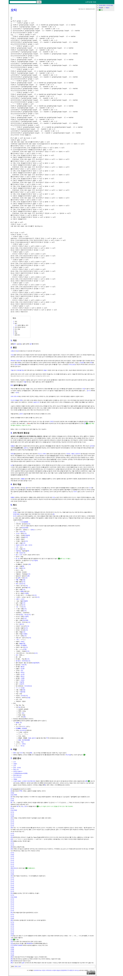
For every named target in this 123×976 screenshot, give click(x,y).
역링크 (107, 7)
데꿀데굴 (18, 551)
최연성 (22, 672)
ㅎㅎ (20, 522)
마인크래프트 (28, 686)
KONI (18, 728)
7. (11, 758)
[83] (24, 717)
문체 (14, 767)
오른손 (12, 351)
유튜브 (24, 744)
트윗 (91, 362)
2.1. (12, 385)
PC (47, 738)
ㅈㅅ (17, 688)
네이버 (30, 545)
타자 (53, 497)
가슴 (20, 531)
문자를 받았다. (31, 868)
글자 (31, 344)
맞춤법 (12, 446)
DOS (14, 753)
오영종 (22, 678)
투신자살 (68, 754)
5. (11, 505)
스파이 (22, 599)
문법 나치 (16, 769)
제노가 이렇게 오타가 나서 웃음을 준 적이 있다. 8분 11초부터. (55, 806)
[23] (37, 560)
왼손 (17, 351)
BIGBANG (29, 943)
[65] (25, 645)
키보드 (12, 355)
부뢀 (17, 580)
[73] (36, 663)
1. (11, 340)
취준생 (12, 453)
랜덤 (100, 7)
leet (20, 707)
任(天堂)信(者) (26, 740)
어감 (83, 388)
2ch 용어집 (23, 730)
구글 (20, 691)
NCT (18, 806)
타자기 (75, 491)
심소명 (22, 674)
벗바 (17, 583)
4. (11, 484)
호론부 (23, 726)
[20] (28, 551)
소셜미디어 (36, 402)
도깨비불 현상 (20, 370)
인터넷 (22, 695)
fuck (23, 713)
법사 (20, 583)
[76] (23, 682)
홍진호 (22, 666)
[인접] (15, 512)
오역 (14, 765)
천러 (25, 806)
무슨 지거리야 (17, 777)
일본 (23, 962)
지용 (20, 682)
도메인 (52, 421)
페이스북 (17, 364)
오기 (90, 487)
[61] (26, 634)
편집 (101, 10)
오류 (19, 966)
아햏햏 (22, 591)
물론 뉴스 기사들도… (66, 558)
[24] (30, 564)
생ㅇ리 (89, 390)
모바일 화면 (102, 5)
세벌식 (45, 370)
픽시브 (22, 746)
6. (11, 749)
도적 (20, 554)
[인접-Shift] (16, 514)
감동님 (32, 529)
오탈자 (12, 487)
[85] (31, 753)
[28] (28, 576)
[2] (85, 423)
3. (11, 433)
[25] (23, 566)
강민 (22, 670)
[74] (38, 663)
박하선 (15, 868)
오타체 (19, 767)
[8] (26, 522)
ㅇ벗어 (17, 392)
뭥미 (17, 568)
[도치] (15, 516)
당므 (17, 549)
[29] (19, 578)
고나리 (18, 533)
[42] (27, 601)
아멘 (22, 664)
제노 (22, 806)
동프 (20, 552)
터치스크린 (72, 364)
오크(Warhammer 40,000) (20, 773)
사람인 (73, 453)
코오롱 (22, 645)
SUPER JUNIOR (17, 945)
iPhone (13, 360)
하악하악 (24, 661)
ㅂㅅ (20, 688)
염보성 (22, 676)
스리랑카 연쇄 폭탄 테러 (29, 781)
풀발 (20, 643)
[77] (23, 684)
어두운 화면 (109, 5)
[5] (53, 514)
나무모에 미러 (90, 2)
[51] (27, 616)
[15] (29, 535)
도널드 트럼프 (17, 781)
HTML (20, 791)
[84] (18, 722)
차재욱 (22, 680)
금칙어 (21, 414)
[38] (27, 593)
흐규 (17, 655)
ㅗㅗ (17, 522)
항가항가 (18, 661)
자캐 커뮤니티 (15, 396)
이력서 (44, 453)
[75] (25, 664)
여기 (16, 939)
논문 (12, 465)
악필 (24, 382)
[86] (87, 781)
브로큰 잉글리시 (17, 771)
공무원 (92, 446)
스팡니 (18, 599)
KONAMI (24, 728)
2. (11, 347)
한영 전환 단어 (17, 775)
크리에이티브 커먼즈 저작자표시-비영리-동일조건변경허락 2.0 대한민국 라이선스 (57, 970)
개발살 (15, 779)
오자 (14, 762)
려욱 (20, 684)
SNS (21, 400)
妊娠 (19, 740)
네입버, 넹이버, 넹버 (21, 545)
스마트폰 (81, 362)
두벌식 (12, 370)
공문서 (26, 448)
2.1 (16, 325)
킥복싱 (22, 641)
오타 (14, 10)
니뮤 (17, 547)
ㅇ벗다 (25, 614)
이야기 (21, 753)
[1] (20, 344)
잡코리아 (77, 453)
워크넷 (68, 453)
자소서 (40, 453)
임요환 (22, 668)
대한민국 (18, 360)
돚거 (17, 554)
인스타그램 (14, 400)
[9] (27, 522)
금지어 (34, 738)
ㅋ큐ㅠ (18, 639)
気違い (30, 738)
